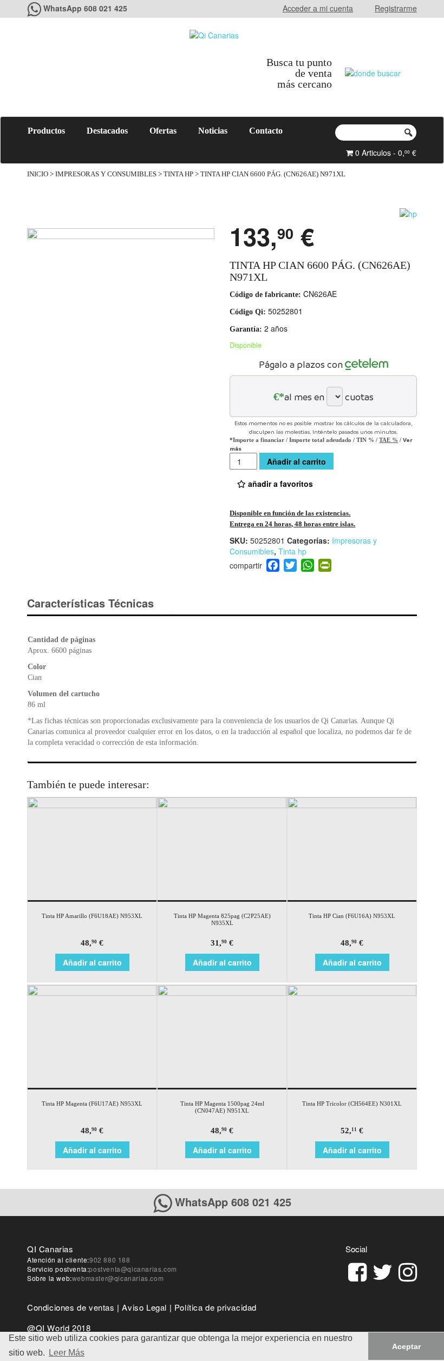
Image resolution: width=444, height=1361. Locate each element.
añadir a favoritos (279, 483)
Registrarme (396, 8)
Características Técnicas (90, 603)
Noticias (212, 130)
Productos (46, 130)
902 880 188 (109, 1259)
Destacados (107, 130)
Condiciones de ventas (71, 1307)
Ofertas (163, 130)
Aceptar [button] (406, 1346)
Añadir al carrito (296, 461)
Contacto (266, 130)
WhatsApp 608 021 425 (85, 8)
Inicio (37, 174)
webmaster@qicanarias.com (118, 1278)
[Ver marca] (408, 212)
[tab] (100, 603)
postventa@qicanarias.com (133, 1268)
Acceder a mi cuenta (318, 8)
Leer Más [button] (66, 1352)
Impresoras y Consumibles (105, 174)
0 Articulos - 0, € (384, 152)
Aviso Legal (144, 1307)
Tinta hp (178, 174)
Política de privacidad (215, 1307)
